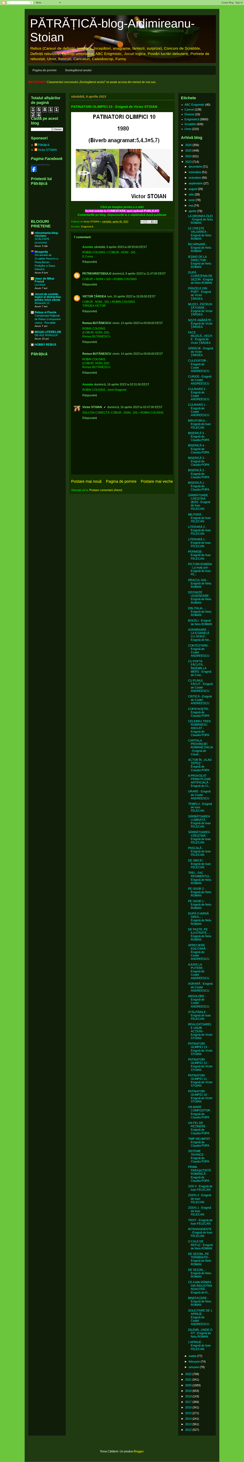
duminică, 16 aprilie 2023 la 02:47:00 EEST (135, 407)
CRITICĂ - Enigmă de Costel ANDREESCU (200, 700)
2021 (188, 1379)
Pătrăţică (43, 144)
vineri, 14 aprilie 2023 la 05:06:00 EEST (137, 323)
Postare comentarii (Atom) (105, 490)
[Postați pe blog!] (145, 222)
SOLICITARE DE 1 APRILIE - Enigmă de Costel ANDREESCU (200, 1317)
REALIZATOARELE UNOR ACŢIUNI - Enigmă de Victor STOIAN (200, 1031)
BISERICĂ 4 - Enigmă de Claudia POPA (198, 449)
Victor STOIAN (92, 407)
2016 (188, 1407)
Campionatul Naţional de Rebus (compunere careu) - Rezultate (48, 319)
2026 (188, 145)
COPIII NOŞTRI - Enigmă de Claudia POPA (199, 712)
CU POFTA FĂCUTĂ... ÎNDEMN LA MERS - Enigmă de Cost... (199, 668)
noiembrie (195, 172)
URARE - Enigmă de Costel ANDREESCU (199, 795)
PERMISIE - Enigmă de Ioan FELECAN (199, 555)
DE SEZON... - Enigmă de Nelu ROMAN (199, 1273)
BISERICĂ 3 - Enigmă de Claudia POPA (198, 461)
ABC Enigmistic (195, 104)
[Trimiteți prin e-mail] (142, 222)
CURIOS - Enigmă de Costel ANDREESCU (199, 380)
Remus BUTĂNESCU (96, 323)
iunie (192, 200)
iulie (192, 194)
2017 (188, 1401)
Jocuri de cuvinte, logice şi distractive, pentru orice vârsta (48, 297)
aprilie (193, 211)
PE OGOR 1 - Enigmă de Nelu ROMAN (199, 905)
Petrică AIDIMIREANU (40, 165)
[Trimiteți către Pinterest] (156, 222)
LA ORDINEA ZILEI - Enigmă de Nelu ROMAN (200, 219)
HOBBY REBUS (45, 344)
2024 (188, 156)
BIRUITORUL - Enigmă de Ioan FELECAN (199, 424)
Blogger (138, 1451)
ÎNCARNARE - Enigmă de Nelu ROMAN (199, 248)
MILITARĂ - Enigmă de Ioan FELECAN (199, 518)
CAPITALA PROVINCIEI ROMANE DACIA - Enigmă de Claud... (200, 747)
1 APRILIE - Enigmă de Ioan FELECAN (199, 1345)
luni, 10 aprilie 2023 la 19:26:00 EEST (131, 296)
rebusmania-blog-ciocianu (47, 234)
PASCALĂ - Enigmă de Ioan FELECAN (199, 851)
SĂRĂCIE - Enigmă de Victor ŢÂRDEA (200, 352)
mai (191, 205)
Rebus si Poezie (45, 312)
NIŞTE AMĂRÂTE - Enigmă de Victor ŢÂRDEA (200, 323)
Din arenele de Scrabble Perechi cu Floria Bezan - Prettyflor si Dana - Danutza (46, 262)
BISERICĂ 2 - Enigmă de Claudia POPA (198, 474)
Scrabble (190, 124)
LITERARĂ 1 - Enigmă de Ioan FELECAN (199, 543)
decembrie (196, 166)
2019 (188, 1390)
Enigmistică (87, 226)
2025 (188, 150)
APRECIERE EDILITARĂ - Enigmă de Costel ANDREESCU (198, 952)
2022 (188, 1374)
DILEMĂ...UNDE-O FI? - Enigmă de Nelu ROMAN (200, 1333)
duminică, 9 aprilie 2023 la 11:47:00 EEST (139, 273)
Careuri (189, 109)
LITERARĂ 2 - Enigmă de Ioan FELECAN (199, 530)
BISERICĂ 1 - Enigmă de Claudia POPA (198, 486)
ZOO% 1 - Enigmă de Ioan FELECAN (199, 1211)
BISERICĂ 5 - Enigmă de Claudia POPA (198, 436)
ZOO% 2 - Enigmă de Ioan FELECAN (199, 1199)
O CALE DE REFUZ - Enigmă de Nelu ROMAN (200, 1245)
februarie (195, 1361)
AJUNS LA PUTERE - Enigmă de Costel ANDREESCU (198, 971)
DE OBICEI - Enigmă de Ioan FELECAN (199, 864)
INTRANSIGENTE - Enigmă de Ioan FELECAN (200, 1232)
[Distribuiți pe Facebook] (152, 222)
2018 (188, 1396)
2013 (188, 1424)
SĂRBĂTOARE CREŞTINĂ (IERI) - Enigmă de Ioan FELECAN (199, 502)
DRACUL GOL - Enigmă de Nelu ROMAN (199, 583)
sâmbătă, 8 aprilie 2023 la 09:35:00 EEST (120, 246)
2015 (188, 1413)
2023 (188, 161)
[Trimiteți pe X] (149, 222)
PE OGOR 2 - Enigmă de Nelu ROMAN (199, 892)
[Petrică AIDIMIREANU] (34, 170)
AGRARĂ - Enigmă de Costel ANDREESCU (200, 987)
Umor (188, 128)
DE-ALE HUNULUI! (46, 335)
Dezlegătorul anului (78, 70)
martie (193, 1356)
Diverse (189, 114)
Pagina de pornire (45, 70)
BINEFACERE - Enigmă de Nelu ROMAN (199, 1301)
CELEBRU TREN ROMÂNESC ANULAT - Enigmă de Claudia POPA (199, 728)
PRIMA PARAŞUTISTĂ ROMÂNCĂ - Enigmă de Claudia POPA (199, 1173)
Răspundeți (89, 261)
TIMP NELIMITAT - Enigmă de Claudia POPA (200, 1142)
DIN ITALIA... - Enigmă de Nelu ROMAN (199, 612)
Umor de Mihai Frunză (44, 280)
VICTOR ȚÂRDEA (94, 296)
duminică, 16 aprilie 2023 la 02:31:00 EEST (121, 384)
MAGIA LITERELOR (48, 331)
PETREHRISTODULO (96, 273)
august (193, 188)
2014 (188, 1418)
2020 (188, 1385)
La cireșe (40, 284)
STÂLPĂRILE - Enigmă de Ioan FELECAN (199, 1015)
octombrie (195, 177)
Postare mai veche (157, 481)
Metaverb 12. (42, 303)
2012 (188, 1429)
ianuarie (194, 1367)
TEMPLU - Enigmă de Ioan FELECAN (200, 807)
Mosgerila (41, 251)
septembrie (196, 183)
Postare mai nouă (86, 481)
